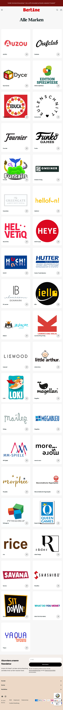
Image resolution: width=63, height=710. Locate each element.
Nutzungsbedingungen (34, 670)
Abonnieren (45, 664)
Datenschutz (24, 700)
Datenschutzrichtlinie (50, 670)
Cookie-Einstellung (14, 703)
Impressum (17, 700)
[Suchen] (57, 10)
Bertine (3, 703)
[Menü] (60, 694)
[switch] (57, 704)
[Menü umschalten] (2, 10)
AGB (10, 700)
